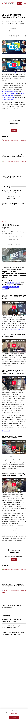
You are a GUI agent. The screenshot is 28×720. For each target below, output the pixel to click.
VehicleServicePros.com (9, 91)
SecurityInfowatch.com (11, 93)
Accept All (14, 717)
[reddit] (16, 36)
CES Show (4, 11)
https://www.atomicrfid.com (15, 329)
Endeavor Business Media (9, 73)
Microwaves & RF (9, 97)
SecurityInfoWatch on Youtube (10, 288)
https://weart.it (6, 431)
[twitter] (14, 36)
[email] (19, 36)
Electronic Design (9, 99)
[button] (3, 3)
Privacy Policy (14, 713)
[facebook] (9, 36)
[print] (25, 36)
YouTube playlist (13, 283)
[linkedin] (11, 36)
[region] (14, 714)
